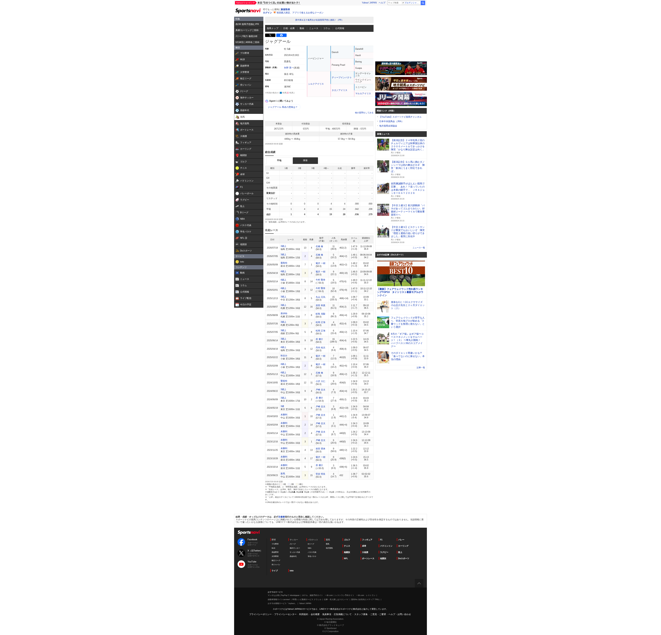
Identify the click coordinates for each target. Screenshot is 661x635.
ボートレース (368, 558)
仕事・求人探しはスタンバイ (336, 599)
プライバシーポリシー (260, 614)
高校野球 (275, 552)
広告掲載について (343, 614)
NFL (346, 558)
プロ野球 (275, 544)
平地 (279, 160)
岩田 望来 (320, 448)
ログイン (267, 12)
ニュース (313, 28)
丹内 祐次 (320, 347)
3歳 (282, 406)
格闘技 (347, 552)
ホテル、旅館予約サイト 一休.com (317, 595)
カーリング (403, 546)
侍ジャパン (276, 565)
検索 (423, 3)
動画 (302, 28)
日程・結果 (289, 28)
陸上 (400, 552)
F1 (381, 540)
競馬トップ (272, 28)
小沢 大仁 (320, 381)
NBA (309, 548)
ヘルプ (382, 2)
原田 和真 (320, 305)
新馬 (283, 473)
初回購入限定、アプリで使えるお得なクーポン (300, 12)
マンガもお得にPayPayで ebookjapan (284, 595)
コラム (326, 28)
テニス (347, 546)
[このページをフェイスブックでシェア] (281, 35)
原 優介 (319, 339)
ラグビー (384, 552)
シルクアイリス (316, 84)
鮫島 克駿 (320, 314)
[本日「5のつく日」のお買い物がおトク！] (275, 3)
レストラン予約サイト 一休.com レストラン (355, 595)
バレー (401, 540)
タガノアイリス (339, 90)
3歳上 (283, 246)
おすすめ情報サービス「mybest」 (282, 603)
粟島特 (284, 263)
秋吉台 (284, 355)
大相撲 (365, 552)
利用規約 (303, 614)
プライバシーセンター (285, 614)
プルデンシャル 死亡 (412, 3)
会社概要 (315, 614)
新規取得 (285, 9)
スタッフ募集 (361, 614)
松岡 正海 (320, 322)
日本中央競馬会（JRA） (391, 121)
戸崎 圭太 (320, 389)
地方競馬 (329, 548)
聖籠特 (284, 381)
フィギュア (367, 540)
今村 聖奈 (320, 279)
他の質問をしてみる (364, 112)
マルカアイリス (363, 93)
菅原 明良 (320, 474)
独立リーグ (276, 560)
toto (291, 570)
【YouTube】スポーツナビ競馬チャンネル (400, 117)
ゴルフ (347, 540)
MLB (273, 548)
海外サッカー (295, 548)
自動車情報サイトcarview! (279, 599)
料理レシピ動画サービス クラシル (306, 599)
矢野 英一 (289, 67)
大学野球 (275, 556)
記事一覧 (421, 367)
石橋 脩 (319, 246)
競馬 (327, 544)
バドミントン (386, 546)
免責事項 (326, 614)
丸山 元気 (320, 297)
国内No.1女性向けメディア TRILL (365, 599)
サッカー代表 (295, 552)
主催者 (281, 516)
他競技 (383, 558)
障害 (305, 160)
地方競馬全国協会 (388, 126)
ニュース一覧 (419, 247)
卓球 (364, 546)
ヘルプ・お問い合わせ (400, 614)
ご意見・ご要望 (378, 614)
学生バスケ (312, 556)
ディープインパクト (342, 77)
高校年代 (293, 556)
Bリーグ (311, 544)
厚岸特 (284, 313)
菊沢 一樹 (320, 263)
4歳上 (283, 271)
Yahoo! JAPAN (369, 2)
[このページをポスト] (270, 35)
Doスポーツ (403, 558)
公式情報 (339, 28)
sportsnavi (249, 532)
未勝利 (284, 414)
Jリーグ (293, 544)
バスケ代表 (312, 552)
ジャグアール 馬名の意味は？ (283, 107)
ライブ (275, 570)
